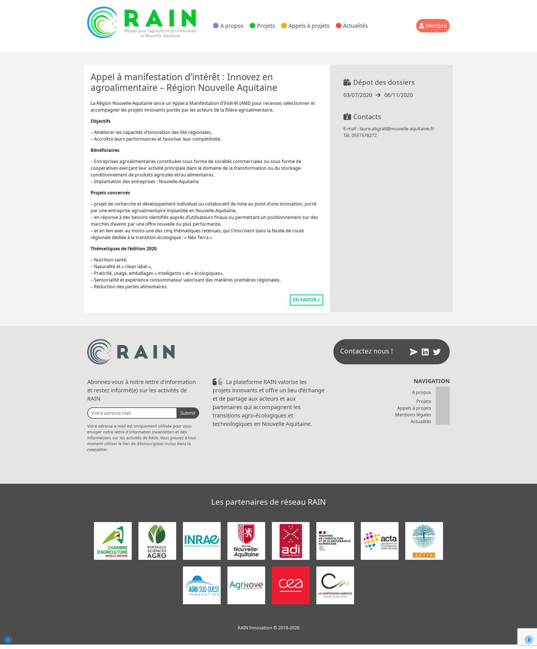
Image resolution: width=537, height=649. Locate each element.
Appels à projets (309, 25)
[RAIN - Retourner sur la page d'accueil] (141, 22)
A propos (231, 25)
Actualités (355, 25)
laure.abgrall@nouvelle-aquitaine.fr (397, 129)
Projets (266, 25)
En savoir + (306, 300)
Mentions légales (413, 415)
